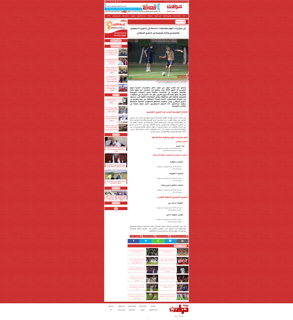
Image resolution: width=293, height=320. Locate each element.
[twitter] (118, 1)
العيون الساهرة (167, 16)
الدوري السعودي (162, 236)
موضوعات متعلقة (180, 246)
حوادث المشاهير (141, 16)
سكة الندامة (125, 16)
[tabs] (106, 1)
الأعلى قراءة (116, 188)
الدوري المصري (148, 236)
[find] (110, 1)
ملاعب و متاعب (116, 16)
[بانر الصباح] (132, 6)
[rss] (113, 1)
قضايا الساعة (177, 16)
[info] (108, 1)
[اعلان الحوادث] (116, 37)
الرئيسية (153, 306)
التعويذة (133, 16)
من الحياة (150, 16)
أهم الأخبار (116, 134)
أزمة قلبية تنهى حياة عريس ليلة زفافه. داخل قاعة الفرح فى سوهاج (128, 11)
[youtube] (115, 1)
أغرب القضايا (157, 16)
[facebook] (120, 1)
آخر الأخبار (116, 95)
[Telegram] (170, 241)
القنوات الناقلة (135, 236)
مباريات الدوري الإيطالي (178, 236)
